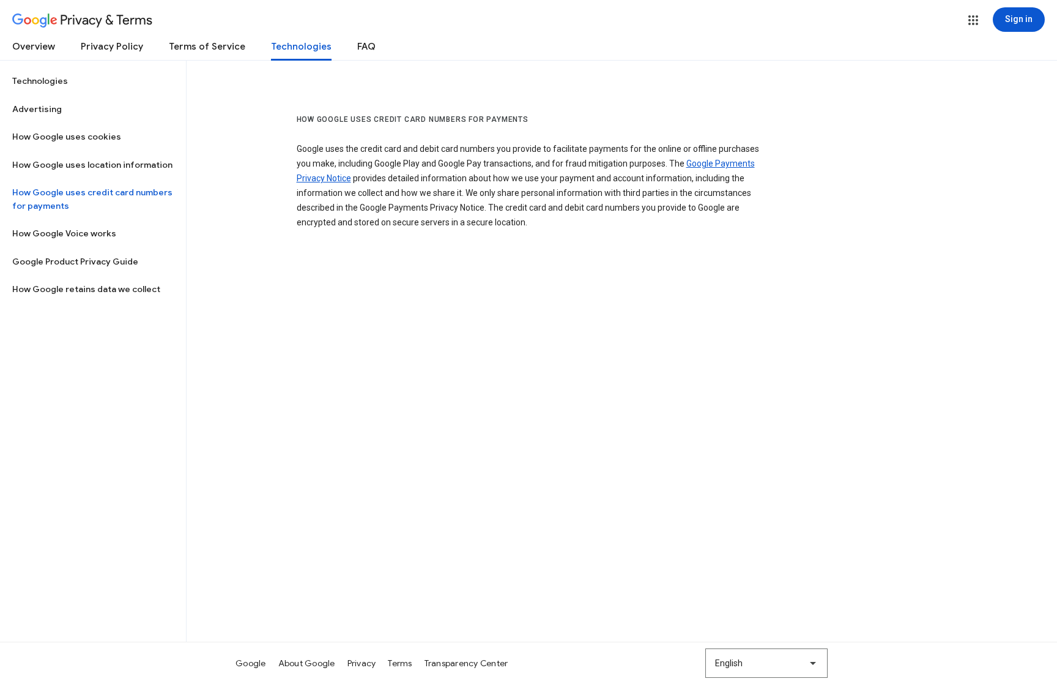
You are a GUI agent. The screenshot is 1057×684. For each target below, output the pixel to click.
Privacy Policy (112, 46)
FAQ (366, 46)
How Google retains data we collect (86, 289)
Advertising (37, 109)
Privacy (361, 663)
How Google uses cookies (66, 136)
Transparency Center (466, 663)
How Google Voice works (64, 233)
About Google (306, 663)
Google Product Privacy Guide (75, 261)
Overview (33, 46)
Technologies (301, 46)
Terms (400, 663)
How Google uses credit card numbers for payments (92, 199)
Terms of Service (207, 46)
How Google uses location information (92, 164)
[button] (973, 20)
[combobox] (766, 663)
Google (251, 663)
